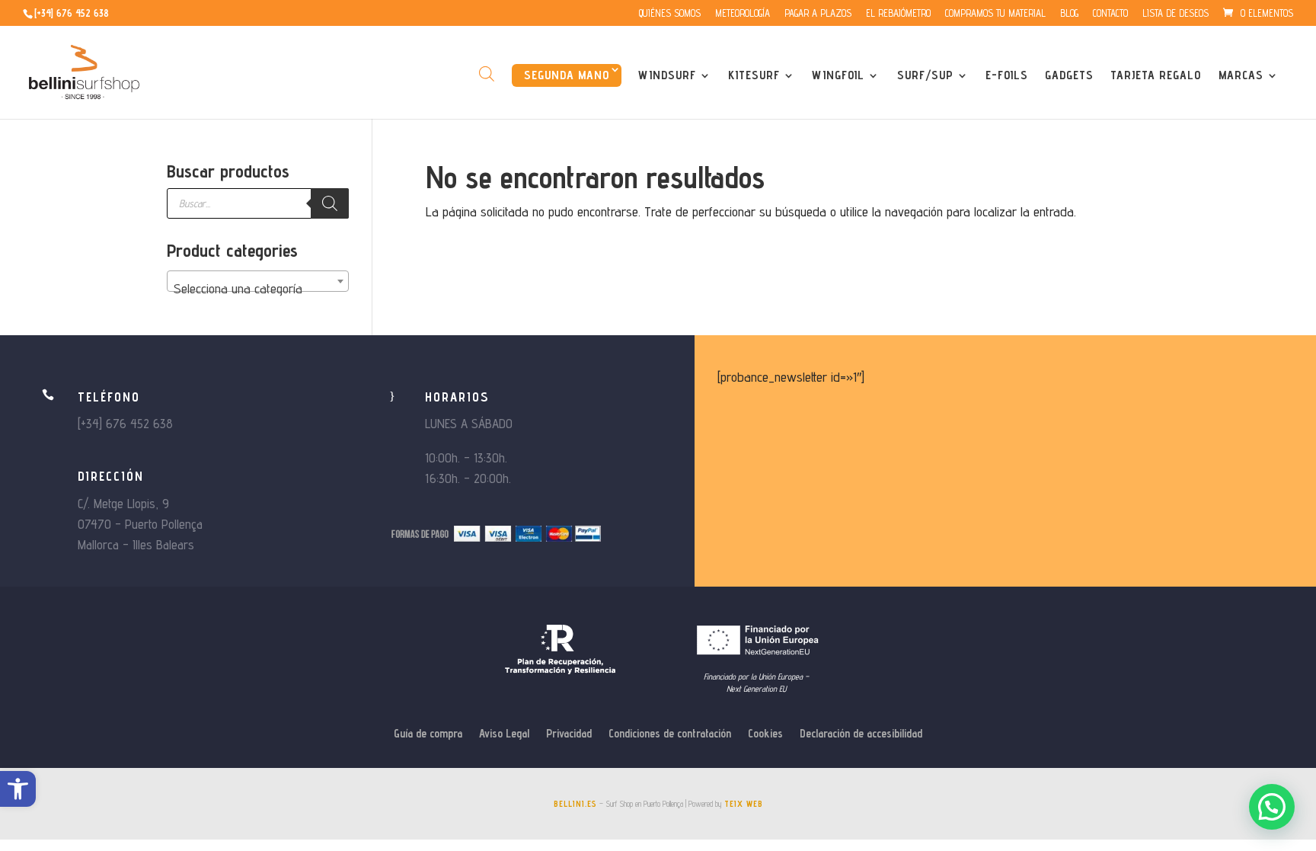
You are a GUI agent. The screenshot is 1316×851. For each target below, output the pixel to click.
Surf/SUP (925, 76)
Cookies (765, 734)
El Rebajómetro (898, 13)
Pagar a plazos (817, 13)
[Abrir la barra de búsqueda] (486, 73)
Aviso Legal (504, 734)
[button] (18, 789)
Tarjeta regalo (1155, 76)
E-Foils (1006, 76)
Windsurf (667, 76)
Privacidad (569, 734)
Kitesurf (754, 76)
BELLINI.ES (575, 803)
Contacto (1110, 13)
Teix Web (743, 803)
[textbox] (258, 288)
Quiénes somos (670, 13)
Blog (1069, 13)
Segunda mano (566, 75)
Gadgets (1069, 76)
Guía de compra (428, 734)
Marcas (1241, 76)
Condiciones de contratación (669, 734)
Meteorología (742, 13)
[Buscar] (330, 203)
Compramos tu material (995, 13)
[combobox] (258, 281)
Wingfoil (838, 76)
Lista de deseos (1175, 13)
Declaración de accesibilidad (861, 734)
